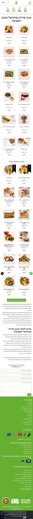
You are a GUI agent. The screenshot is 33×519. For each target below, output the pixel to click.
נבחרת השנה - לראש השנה (24, 200)
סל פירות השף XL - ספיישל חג (9, 223)
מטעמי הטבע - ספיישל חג (24, 178)
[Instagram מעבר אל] (14, 435)
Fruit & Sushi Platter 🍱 (9, 267)
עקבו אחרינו (27, 430)
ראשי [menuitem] (30, 401)
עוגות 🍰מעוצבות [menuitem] (28, 419)
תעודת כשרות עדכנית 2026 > (24, 439)
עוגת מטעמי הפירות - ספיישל (24, 223)
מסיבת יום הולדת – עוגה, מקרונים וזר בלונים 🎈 (24, 246)
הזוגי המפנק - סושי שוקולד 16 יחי (24, 82)
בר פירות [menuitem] (30, 405)
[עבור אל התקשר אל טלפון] (2, 273)
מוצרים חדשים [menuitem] (28, 412)
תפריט (30, 4)
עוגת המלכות (24, 149)
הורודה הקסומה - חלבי (24, 104)
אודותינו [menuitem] (30, 414)
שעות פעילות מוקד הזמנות (22, 467)
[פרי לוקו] (16, 3)
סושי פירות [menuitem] (29, 403)
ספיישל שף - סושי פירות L (24, 60)
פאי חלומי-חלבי (9, 104)
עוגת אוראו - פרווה (24, 126)
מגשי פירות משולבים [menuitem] (27, 408)
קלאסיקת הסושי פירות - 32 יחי (8, 82)
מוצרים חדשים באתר (16, 162)
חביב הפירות (24, 37)
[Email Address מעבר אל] (9, 435)
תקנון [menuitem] (30, 421)
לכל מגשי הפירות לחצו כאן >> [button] (16, 300)
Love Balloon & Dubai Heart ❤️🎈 (9, 245)
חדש (29, 167)
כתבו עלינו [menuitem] (29, 415)
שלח (29, 394)
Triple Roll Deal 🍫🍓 (24, 267)
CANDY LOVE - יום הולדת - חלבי (8, 149)
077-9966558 (25, 476)
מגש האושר (9, 37)
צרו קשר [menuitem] (30, 417)
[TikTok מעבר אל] (29, 435)
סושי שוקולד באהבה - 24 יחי (9, 60)
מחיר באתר (24, 40)
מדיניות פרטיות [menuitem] (28, 424)
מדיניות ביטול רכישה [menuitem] (27, 422)
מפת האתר (28, 400)
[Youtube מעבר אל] (20, 435)
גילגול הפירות (9, 177)
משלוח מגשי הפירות (12, 349)
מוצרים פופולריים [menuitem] (28, 410)
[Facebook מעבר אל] (25, 435)
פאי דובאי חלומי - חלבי (8, 126)
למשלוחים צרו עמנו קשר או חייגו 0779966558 (16, 366)
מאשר (24, 517)
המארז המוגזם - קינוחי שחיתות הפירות (9, 200)
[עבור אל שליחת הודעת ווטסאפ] (31, 273)
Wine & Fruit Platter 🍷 (24, 290)
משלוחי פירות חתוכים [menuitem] (27, 407)
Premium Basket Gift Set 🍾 (9, 290)
